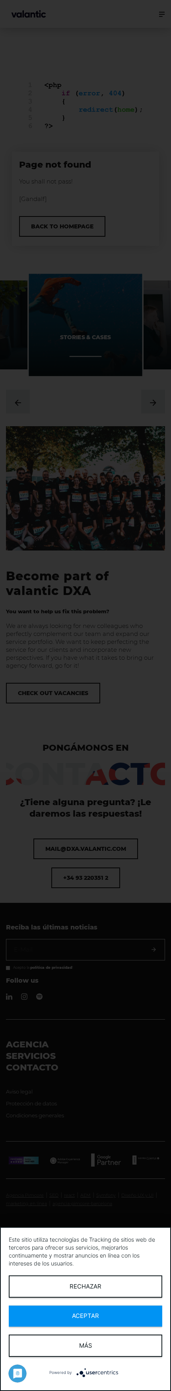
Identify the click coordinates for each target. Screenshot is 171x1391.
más (85, 1345)
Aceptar (85, 1316)
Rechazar (85, 1286)
